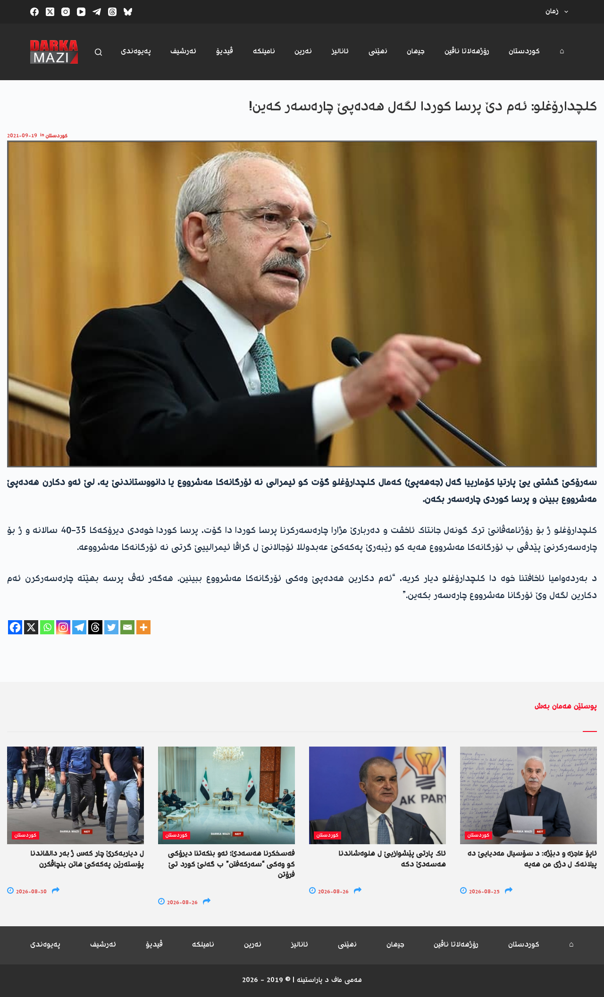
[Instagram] (65, 12)
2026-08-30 (31, 892)
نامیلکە (264, 51)
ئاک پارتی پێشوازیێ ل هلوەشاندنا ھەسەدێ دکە (392, 859)
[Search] (98, 52)
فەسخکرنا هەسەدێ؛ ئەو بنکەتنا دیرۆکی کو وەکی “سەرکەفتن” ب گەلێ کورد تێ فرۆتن (231, 864)
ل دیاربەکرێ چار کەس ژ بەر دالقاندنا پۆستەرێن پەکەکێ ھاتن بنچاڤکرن (87, 859)
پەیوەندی (136, 51)
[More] (143, 627)
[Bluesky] (128, 12)
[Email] (127, 627)
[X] (31, 627)
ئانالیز (340, 51)
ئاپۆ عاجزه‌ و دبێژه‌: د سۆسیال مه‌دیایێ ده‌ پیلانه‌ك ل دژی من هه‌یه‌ (532, 859)
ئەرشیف (183, 51)
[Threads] (112, 12)
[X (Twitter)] (50, 12)
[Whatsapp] (47, 627)
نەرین (303, 51)
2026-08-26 (182, 903)
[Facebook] (34, 12)
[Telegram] (96, 12)
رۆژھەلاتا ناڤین (467, 51)
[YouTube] (81, 12)
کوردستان (524, 51)
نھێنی (378, 51)
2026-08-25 (484, 892)
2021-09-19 (22, 136)
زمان (552, 11)
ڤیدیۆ (224, 51)
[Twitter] (111, 627)
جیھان (416, 51)
